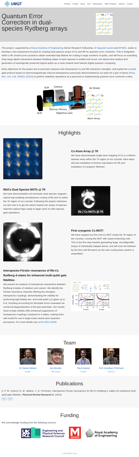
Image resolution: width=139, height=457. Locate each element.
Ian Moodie (55, 368)
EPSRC (123, 48)
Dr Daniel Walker (28, 368)
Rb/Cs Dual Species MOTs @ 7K (24, 189)
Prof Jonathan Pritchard (111, 368)
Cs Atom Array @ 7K (84, 151)
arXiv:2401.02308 (47, 322)
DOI (10, 399)
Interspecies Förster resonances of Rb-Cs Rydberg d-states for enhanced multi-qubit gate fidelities (34, 275)
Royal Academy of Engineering (47, 48)
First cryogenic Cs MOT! (87, 230)
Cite (4, 399)
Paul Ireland (83, 368)
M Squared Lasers (103, 48)
